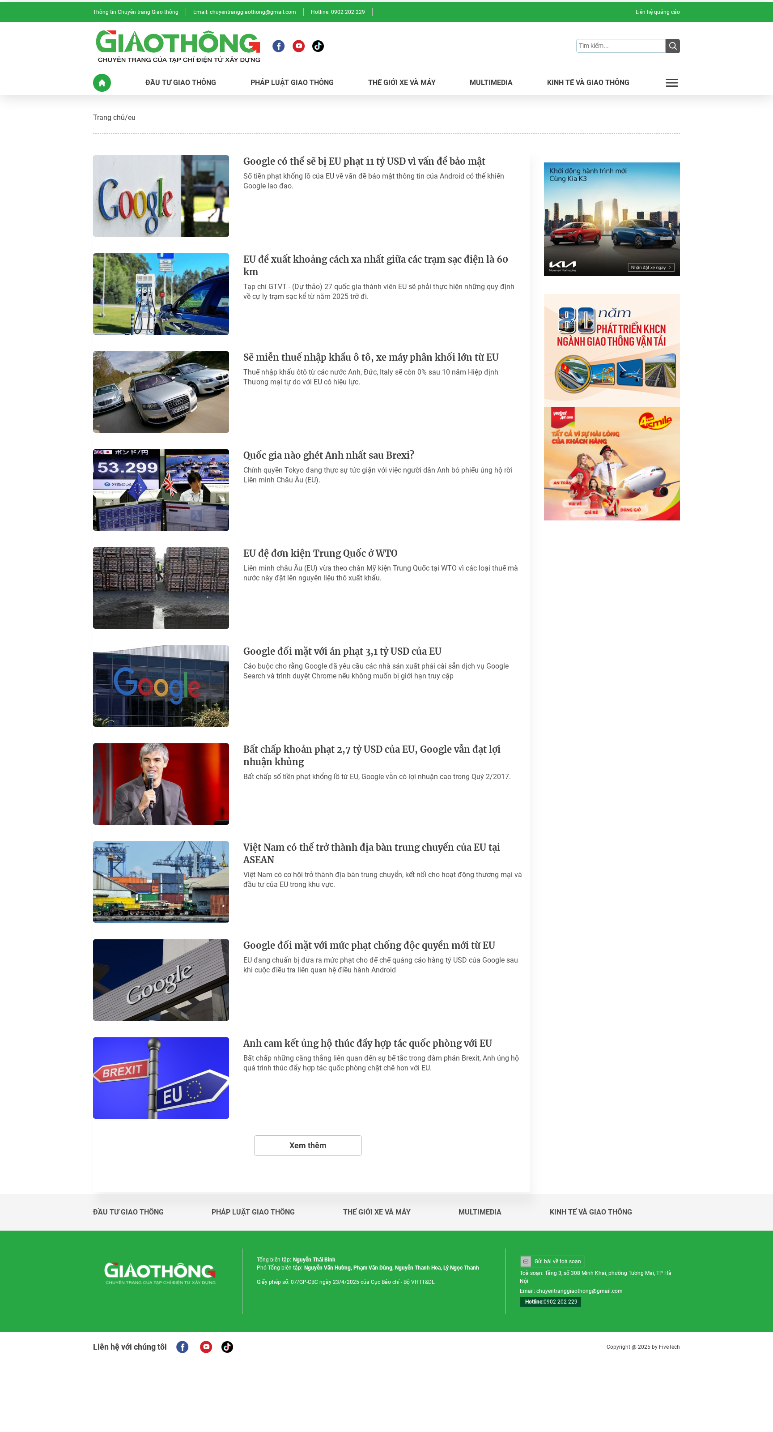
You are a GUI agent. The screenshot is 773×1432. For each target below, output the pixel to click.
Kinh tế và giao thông (591, 1212)
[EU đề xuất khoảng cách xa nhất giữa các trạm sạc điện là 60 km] (161, 294)
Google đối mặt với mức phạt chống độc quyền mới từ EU (369, 945)
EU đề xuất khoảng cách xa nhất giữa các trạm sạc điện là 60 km (375, 265)
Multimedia (480, 1212)
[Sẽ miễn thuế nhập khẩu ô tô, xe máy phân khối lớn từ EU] (161, 392)
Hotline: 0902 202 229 (338, 12)
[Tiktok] (318, 46)
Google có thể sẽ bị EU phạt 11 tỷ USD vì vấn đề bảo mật (364, 161)
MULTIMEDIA (491, 83)
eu (132, 117)
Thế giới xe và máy (377, 1212)
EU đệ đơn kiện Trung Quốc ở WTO (320, 553)
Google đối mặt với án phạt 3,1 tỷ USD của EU (342, 651)
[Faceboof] (182, 1347)
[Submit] (673, 46)
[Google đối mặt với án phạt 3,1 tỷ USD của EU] (161, 686)
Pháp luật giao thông (253, 1212)
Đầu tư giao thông (128, 1212)
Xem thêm (308, 1145)
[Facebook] (278, 46)
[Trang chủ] (102, 83)
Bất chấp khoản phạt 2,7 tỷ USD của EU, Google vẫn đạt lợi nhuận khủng (372, 755)
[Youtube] (298, 46)
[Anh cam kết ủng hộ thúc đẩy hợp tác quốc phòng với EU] (161, 1078)
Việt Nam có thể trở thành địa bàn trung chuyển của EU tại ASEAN (371, 853)
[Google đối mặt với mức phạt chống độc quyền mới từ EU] (161, 980)
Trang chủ (109, 117)
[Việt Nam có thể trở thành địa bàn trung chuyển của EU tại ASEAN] (161, 882)
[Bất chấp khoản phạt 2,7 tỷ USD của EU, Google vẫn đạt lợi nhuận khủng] (161, 784)
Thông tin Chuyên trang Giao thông (135, 12)
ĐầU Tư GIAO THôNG (180, 83)
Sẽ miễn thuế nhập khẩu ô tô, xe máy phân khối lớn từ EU (371, 357)
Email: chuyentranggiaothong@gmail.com (244, 12)
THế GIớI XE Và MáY (402, 83)
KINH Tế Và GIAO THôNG (588, 83)
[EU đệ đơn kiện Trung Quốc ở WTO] (161, 588)
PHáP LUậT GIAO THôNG (292, 83)
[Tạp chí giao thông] (178, 46)
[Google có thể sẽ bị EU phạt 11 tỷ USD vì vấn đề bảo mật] (161, 196)
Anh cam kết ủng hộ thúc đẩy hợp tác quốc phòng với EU (367, 1043)
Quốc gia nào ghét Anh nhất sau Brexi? (328, 455)
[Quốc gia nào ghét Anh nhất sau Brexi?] (161, 490)
